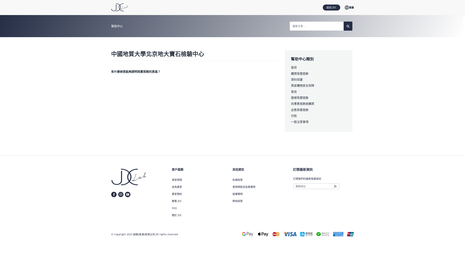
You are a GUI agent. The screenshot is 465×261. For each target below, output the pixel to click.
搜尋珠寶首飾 (299, 98)
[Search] (348, 26)
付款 (294, 116)
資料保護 (297, 80)
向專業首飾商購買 (302, 104)
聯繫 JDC (177, 201)
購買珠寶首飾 (299, 74)
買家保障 (177, 179)
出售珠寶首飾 (299, 110)
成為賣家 (177, 186)
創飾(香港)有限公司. (144, 234)
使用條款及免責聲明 (243, 186)
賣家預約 (177, 194)
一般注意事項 (299, 122)
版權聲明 (237, 194)
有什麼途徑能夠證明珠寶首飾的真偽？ (136, 72)
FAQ (174, 208)
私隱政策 (237, 179)
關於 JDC (177, 215)
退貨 (294, 67)
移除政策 (237, 201)
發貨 (294, 92)
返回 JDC (331, 7)
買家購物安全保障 (302, 86)
